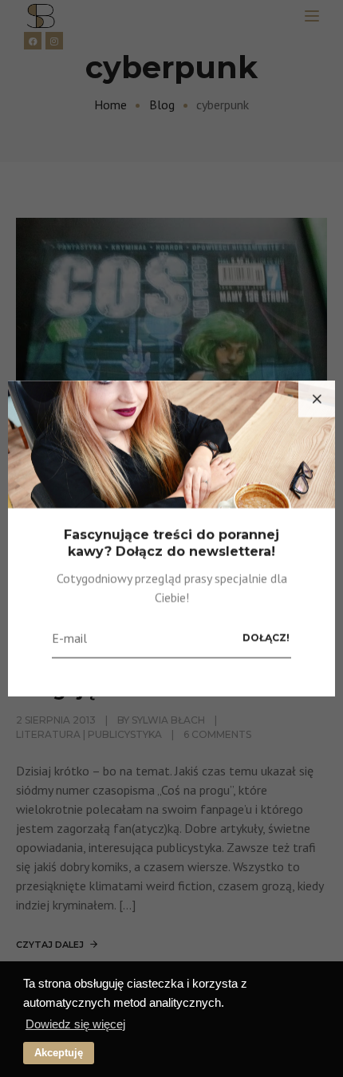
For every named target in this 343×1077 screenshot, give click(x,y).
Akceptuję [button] (58, 1053)
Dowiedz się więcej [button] (75, 1024)
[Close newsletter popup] (316, 399)
